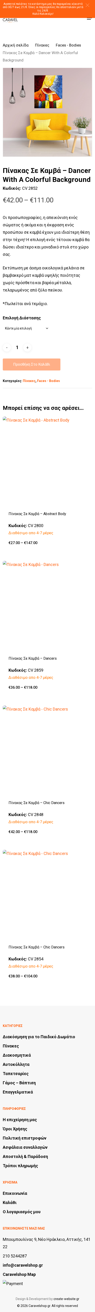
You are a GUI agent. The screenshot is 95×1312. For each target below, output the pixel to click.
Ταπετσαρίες (16, 1073)
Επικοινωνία (15, 1193)
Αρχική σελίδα (16, 45)
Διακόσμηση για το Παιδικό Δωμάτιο (39, 1036)
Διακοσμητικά (17, 1055)
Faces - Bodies (68, 45)
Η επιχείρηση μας (20, 1119)
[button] (87, 5)
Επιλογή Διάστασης (22, 317)
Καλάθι (10, 1202)
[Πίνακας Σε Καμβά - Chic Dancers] (47, 750)
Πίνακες (42, 45)
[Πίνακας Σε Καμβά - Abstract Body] (47, 461)
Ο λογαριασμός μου (22, 1211)
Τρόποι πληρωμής (20, 1165)
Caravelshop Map (19, 1274)
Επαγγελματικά (18, 1092)
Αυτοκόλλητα (16, 1064)
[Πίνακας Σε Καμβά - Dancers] (47, 605)
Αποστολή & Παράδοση (25, 1156)
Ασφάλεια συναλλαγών (25, 1147)
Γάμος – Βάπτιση (19, 1082)
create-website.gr (66, 1299)
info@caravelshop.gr (23, 1265)
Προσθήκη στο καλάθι (31, 364)
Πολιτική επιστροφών (24, 1138)
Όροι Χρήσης (15, 1128)
